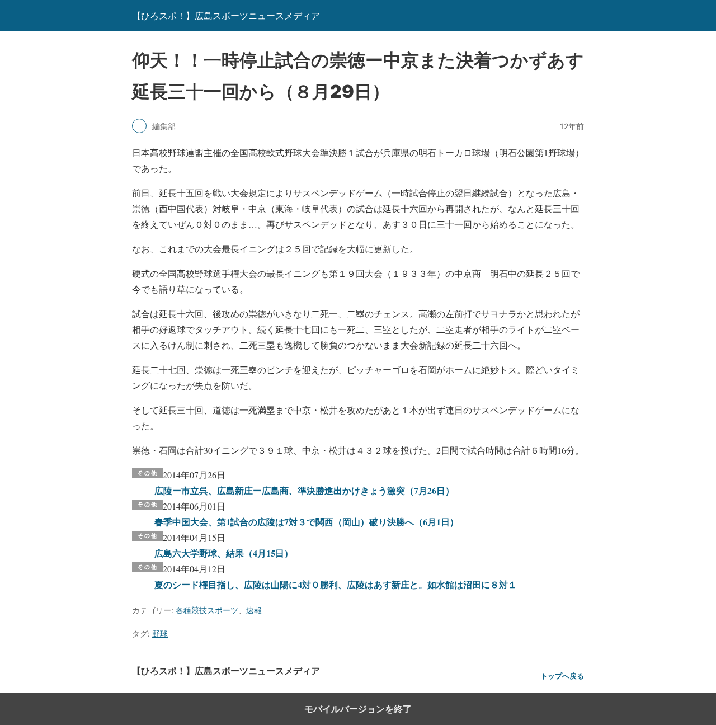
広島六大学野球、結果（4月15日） (223, 553)
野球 (160, 633)
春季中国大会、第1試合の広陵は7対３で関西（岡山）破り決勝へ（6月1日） (306, 521)
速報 (254, 610)
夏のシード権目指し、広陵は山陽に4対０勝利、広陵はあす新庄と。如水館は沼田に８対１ (335, 584)
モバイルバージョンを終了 (358, 708)
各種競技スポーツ (207, 610)
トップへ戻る (562, 676)
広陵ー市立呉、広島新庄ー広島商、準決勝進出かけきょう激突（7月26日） (304, 490)
